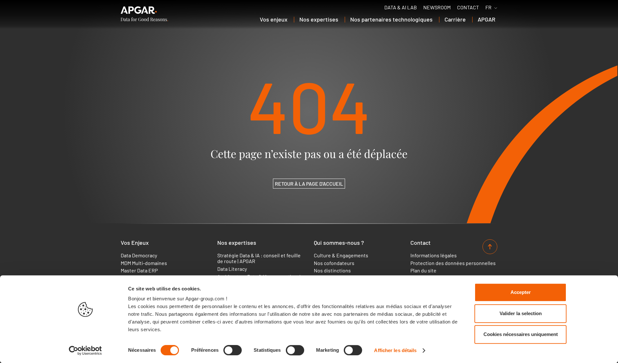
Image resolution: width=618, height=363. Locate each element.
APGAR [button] (486, 19)
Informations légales (433, 255)
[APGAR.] (144, 13)
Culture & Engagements (341, 255)
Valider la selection (521, 313)
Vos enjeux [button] (273, 19)
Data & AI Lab (400, 7)
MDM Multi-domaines (144, 263)
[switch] (232, 350)
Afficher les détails (395, 350)
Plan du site (423, 270)
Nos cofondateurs (334, 263)
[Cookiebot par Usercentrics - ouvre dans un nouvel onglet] (85, 350)
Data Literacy (232, 269)
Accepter (520, 292)
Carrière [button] (455, 19)
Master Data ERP (139, 270)
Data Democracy (139, 255)
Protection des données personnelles (453, 263)
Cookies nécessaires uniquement (520, 334)
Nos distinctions (332, 270)
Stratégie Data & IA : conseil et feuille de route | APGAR (259, 258)
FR (488, 7)
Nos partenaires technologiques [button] (391, 19)
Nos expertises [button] (318, 19)
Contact (468, 7)
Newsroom (437, 7)
